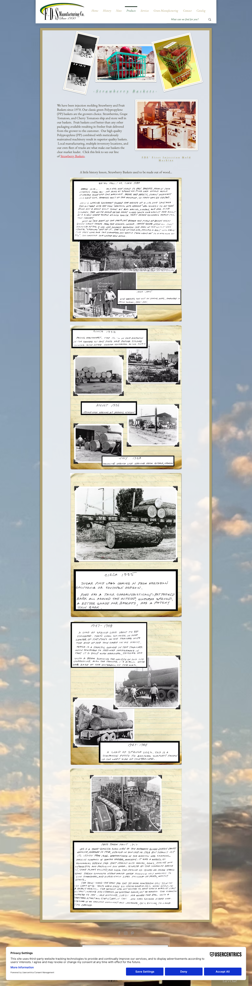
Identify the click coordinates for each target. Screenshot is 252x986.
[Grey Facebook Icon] (119, 933)
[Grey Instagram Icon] (125, 933)
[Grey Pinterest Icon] (132, 933)
